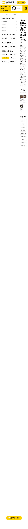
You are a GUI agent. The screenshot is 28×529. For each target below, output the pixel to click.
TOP (2, 14)
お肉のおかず (8, 14)
